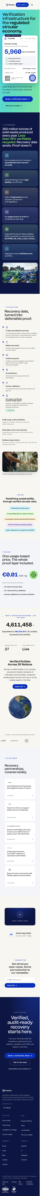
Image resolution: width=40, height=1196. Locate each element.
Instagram (23, 1179)
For (22, 1140)
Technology (6, 1149)
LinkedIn (23, 1170)
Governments (24, 1154)
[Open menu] (31, 5)
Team (4, 1175)
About (4, 1170)
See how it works (14, 111)
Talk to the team (19, 1086)
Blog (3, 1179)
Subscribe (12, 1009)
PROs (22, 1150)
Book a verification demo (18, 105)
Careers (4, 1188)
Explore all (19, 711)
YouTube (23, 1184)
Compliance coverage (9, 1154)
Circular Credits (7, 1158)
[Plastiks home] (9, 5)
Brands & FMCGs (25, 1145)
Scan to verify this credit (17, 84)
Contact (4, 1184)
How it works (6, 1145)
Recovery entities (26, 1159)
